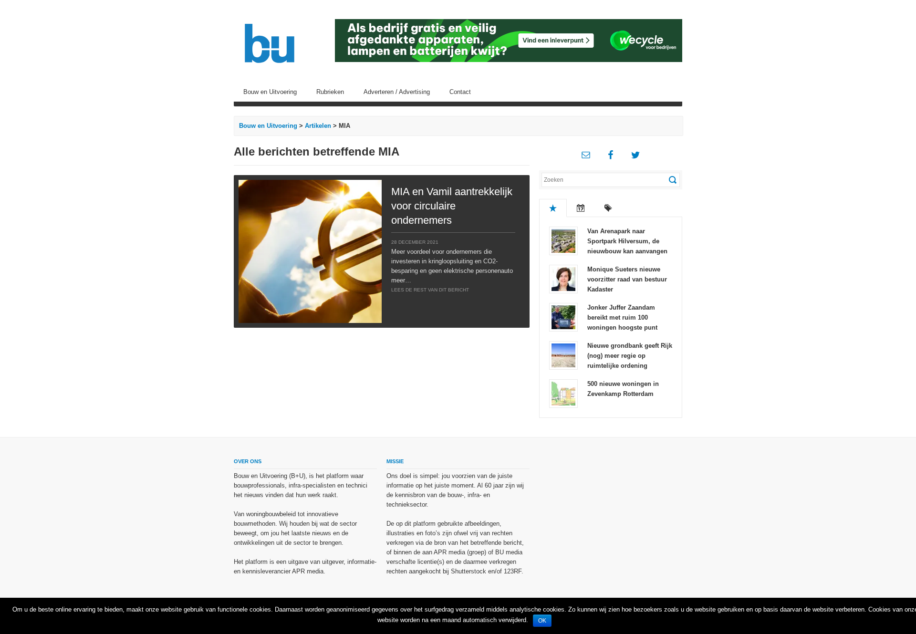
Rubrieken (330, 91)
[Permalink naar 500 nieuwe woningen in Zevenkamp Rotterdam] (563, 392)
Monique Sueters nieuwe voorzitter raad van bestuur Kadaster (627, 279)
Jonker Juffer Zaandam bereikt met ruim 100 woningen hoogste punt (622, 317)
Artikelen (318, 125)
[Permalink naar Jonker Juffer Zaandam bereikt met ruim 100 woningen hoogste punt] (563, 316)
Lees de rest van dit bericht (430, 289)
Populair (553, 208)
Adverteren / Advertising (397, 91)
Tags (608, 208)
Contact (460, 91)
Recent (580, 208)
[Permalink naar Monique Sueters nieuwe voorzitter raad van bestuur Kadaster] (563, 278)
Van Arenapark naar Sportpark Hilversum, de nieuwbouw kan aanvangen (627, 241)
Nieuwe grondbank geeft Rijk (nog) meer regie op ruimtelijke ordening (629, 355)
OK (542, 620)
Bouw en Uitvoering (270, 91)
